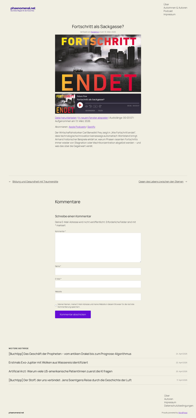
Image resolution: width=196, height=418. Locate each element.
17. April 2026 (182, 380)
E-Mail (58, 279)
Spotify (91, 126)
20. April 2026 (181, 371)
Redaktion (95, 32)
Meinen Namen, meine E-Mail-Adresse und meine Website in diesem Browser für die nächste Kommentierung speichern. (96, 305)
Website (58, 291)
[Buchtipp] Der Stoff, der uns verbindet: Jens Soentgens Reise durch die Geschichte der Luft (70, 380)
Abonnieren (90, 111)
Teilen (100, 111)
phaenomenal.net (16, 412)
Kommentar (60, 231)
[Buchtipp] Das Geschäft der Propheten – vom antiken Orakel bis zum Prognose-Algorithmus (70, 354)
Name (58, 266)
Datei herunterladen (66, 117)
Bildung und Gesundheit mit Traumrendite (35, 181)
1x (95, 106)
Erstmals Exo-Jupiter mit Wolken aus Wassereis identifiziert (48, 362)
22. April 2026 (181, 362)
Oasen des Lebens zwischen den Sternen (161, 181)
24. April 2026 (181, 353)
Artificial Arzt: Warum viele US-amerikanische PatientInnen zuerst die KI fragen (60, 371)
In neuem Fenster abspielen (93, 117)
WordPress (182, 412)
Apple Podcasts (77, 126)
